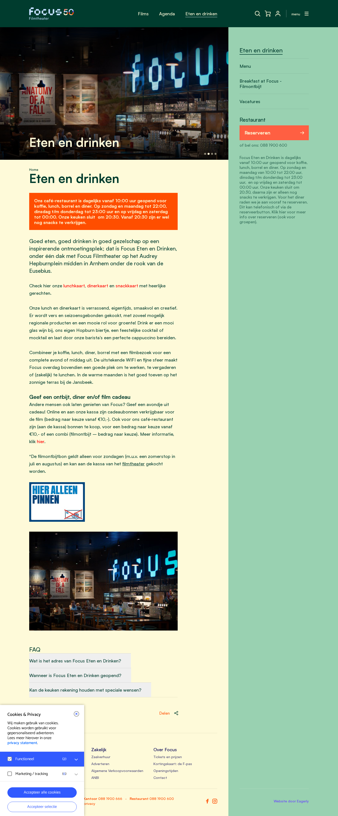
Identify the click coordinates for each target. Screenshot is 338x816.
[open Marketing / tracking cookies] (76, 774)
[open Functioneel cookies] (76, 760)
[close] (76, 714)
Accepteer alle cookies (42, 792)
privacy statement (22, 743)
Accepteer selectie (42, 806)
